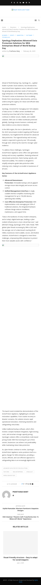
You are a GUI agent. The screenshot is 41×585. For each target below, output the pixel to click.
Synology (29, 472)
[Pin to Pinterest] (30, 484)
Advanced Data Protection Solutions (15, 468)
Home (4, 27)
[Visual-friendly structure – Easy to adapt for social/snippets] (20, 542)
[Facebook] (11, 3)
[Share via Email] (32, 484)
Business (13, 27)
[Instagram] (17, 3)
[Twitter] (14, 3)
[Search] (39, 20)
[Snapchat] (26, 3)
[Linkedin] (20, 3)
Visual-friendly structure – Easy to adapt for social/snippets (20, 558)
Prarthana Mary (14, 51)
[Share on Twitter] (28, 484)
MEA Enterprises (18, 472)
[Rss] (29, 3)
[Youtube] (23, 3)
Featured (6, 472)
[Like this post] (23, 484)
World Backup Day (9, 475)
